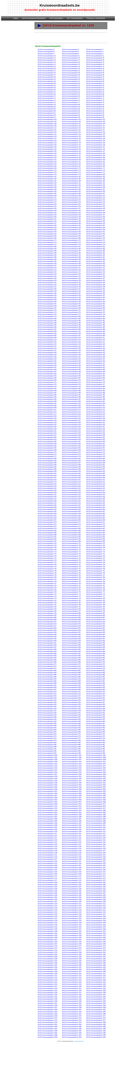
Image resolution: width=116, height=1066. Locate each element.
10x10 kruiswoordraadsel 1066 (47, 802)
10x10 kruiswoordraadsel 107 (71, 123)
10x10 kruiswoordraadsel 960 (95, 725)
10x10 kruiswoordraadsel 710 (71, 550)
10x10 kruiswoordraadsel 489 (95, 393)
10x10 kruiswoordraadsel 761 (71, 586)
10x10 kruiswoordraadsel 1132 (47, 848)
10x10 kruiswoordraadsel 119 (71, 132)
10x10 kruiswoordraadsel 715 (47, 554)
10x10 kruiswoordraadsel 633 (95, 494)
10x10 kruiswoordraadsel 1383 (96, 1024)
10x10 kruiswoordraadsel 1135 (47, 850)
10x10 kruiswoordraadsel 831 (95, 634)
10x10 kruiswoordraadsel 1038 (96, 781)
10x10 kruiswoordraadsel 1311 (96, 973)
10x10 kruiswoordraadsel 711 (95, 550)
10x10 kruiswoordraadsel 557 (71, 441)
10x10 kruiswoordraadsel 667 (47, 520)
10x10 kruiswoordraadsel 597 (95, 469)
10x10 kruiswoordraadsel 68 (71, 96)
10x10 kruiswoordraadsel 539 (71, 429)
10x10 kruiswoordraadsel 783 (95, 600)
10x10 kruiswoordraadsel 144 (95, 149)
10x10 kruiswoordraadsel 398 (71, 329)
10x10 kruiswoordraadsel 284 (71, 249)
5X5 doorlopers (56, 18)
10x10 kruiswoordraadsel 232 (47, 213)
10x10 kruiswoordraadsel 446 (71, 363)
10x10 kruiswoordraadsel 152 (71, 155)
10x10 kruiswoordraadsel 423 (95, 346)
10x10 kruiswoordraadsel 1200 (96, 895)
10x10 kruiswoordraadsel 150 (95, 153)
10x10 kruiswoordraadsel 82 (47, 107)
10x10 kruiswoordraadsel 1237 (47, 923)
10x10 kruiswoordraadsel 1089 (96, 817)
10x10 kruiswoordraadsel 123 (95, 134)
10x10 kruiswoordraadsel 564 (95, 446)
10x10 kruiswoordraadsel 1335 (96, 990)
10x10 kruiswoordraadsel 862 (47, 658)
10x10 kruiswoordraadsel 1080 (96, 810)
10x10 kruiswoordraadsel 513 (95, 410)
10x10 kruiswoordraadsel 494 (71, 397)
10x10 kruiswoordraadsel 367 (47, 308)
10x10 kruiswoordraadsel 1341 (96, 995)
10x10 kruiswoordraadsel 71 (71, 98)
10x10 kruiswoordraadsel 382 (47, 318)
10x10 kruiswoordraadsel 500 (71, 401)
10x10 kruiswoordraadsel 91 (47, 113)
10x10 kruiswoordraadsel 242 (71, 219)
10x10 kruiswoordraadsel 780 (95, 598)
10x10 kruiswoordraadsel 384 (95, 318)
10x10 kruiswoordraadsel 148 (47, 153)
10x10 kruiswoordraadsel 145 (47, 151)
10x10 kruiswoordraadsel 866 (71, 660)
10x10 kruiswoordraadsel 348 (95, 293)
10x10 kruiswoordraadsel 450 (95, 365)
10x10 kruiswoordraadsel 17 (71, 60)
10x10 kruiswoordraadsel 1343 (71, 997)
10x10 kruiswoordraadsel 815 (71, 624)
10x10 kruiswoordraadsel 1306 (47, 971)
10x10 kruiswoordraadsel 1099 (47, 825)
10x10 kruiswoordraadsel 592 (47, 467)
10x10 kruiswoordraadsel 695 (71, 539)
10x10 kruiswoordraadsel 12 (95, 56)
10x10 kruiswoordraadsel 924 (95, 700)
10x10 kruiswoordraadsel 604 (47, 475)
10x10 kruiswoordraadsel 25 (47, 66)
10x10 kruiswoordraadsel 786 (95, 603)
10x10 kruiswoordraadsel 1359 (96, 1007)
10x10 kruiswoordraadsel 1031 (71, 776)
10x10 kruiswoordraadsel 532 (47, 424)
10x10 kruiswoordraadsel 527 (71, 420)
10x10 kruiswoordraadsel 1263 (96, 940)
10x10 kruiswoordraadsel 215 (71, 200)
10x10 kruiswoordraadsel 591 (95, 465)
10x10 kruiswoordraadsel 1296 (96, 963)
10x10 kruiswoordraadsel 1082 (71, 812)
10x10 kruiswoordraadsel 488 (71, 393)
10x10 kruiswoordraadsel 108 (95, 123)
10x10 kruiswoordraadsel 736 (47, 569)
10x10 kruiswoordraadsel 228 (95, 208)
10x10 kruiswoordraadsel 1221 (96, 910)
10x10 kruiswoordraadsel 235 (47, 215)
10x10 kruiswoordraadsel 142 (47, 149)
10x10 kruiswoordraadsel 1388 (71, 1029)
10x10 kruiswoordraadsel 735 (95, 566)
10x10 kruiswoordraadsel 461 (71, 374)
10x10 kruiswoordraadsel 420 (95, 344)
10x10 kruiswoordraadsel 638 (71, 499)
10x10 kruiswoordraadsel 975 (95, 736)
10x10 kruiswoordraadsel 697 (47, 541)
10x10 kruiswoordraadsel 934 (47, 708)
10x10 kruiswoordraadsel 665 (71, 518)
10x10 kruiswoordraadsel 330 (95, 280)
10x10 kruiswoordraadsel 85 (47, 109)
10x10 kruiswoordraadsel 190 (47, 183)
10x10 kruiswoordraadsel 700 (47, 543)
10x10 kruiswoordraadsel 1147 (47, 859)
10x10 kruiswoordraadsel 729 (95, 562)
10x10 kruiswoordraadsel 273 (95, 240)
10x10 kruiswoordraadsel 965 (71, 730)
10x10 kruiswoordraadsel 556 (47, 441)
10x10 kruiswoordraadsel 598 (47, 471)
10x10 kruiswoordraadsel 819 (95, 626)
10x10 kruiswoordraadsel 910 (47, 692)
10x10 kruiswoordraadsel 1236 (96, 920)
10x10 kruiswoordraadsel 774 (95, 594)
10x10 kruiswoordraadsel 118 (47, 132)
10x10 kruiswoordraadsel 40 (47, 77)
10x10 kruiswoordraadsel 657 (95, 511)
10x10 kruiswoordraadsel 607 (47, 477)
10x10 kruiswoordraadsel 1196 (71, 893)
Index (15, 18)
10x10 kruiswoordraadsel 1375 (47, 1020)
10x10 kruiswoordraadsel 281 (71, 246)
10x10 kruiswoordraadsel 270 (95, 238)
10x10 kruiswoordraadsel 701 (71, 543)
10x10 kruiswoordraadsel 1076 (71, 808)
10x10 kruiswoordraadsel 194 (71, 185)
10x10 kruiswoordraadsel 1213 (47, 906)
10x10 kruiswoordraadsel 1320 (96, 980)
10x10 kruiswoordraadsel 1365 (96, 1012)
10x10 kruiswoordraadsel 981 (95, 740)
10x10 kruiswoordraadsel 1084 (47, 814)
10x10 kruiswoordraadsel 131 (71, 140)
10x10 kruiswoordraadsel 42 (95, 77)
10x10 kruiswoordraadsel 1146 (96, 857)
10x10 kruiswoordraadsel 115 (47, 130)
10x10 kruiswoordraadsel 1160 (71, 867)
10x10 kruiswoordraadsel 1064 (71, 800)
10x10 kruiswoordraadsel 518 (71, 414)
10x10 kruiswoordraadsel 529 (47, 422)
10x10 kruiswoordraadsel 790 (47, 607)
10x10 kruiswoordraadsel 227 (71, 208)
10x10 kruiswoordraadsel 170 (71, 168)
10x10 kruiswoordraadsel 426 (95, 348)
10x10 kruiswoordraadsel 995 (71, 751)
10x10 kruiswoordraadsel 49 (47, 83)
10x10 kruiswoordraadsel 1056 (96, 793)
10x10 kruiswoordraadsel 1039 (47, 783)
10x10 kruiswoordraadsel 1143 (96, 855)
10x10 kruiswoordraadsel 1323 (96, 982)
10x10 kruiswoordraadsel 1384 (47, 1026)
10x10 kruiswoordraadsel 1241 (71, 925)
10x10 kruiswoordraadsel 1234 (47, 920)
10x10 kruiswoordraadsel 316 (47, 272)
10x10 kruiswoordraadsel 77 (71, 102)
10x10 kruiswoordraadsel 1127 (71, 844)
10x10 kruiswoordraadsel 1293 (96, 961)
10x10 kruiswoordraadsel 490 (47, 395)
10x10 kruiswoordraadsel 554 (71, 439)
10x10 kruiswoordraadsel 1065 (96, 800)
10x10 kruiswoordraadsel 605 (71, 475)
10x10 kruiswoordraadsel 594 (95, 467)
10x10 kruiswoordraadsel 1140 (96, 853)
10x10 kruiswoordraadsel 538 (47, 429)
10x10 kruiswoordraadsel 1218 (96, 908)
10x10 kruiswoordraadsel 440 (71, 359)
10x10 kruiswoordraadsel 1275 (96, 948)
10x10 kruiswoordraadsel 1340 (71, 995)
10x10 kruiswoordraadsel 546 (95, 433)
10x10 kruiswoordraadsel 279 (95, 244)
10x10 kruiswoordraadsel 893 (71, 679)
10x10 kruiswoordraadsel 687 (95, 533)
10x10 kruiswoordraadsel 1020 (96, 768)
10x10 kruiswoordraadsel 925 (47, 702)
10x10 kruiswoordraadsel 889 (47, 677)
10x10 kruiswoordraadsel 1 (46, 49)
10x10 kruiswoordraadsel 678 (95, 526)
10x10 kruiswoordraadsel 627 (95, 490)
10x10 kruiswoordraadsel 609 (95, 477)
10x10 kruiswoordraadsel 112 (47, 128)
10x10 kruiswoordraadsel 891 (95, 677)
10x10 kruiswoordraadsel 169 (47, 168)
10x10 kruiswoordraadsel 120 (95, 132)
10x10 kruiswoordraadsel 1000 (47, 755)
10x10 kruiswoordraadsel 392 (71, 325)
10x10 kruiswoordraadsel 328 (47, 280)
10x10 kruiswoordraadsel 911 (71, 692)
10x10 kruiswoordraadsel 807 (95, 617)
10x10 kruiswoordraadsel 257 (71, 229)
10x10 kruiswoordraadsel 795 (95, 609)
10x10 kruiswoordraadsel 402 (95, 331)
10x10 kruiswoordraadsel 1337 (71, 992)
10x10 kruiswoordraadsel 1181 (71, 882)
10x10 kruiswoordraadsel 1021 (47, 770)
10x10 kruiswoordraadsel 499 (47, 401)
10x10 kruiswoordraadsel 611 (71, 480)
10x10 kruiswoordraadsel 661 (47, 516)
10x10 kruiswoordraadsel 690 (95, 535)
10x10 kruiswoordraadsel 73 (47, 100)
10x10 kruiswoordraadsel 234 (95, 213)
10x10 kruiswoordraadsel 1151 (71, 861)
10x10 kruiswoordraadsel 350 (71, 295)
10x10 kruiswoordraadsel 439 (47, 359)
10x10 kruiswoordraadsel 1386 (96, 1026)
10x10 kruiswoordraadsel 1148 (71, 859)
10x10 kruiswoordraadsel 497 (71, 399)
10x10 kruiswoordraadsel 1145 (71, 857)
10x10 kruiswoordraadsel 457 (47, 371)
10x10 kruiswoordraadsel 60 (95, 90)
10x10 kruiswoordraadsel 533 (71, 424)
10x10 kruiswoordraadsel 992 (71, 749)
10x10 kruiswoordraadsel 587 (71, 463)
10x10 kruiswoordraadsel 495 (95, 397)
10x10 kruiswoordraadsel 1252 (47, 933)
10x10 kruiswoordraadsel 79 (47, 104)
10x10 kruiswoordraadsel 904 (47, 687)
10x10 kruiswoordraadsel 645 (95, 503)
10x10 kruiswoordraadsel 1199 (71, 895)
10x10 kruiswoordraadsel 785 (71, 603)
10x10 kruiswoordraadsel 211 (47, 198)
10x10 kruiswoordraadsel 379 (47, 316)
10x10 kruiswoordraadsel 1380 (96, 1022)
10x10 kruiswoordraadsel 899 (71, 683)
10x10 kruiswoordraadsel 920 (71, 698)
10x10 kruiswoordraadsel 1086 (96, 814)
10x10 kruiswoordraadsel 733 (47, 566)
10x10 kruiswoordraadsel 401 (71, 331)
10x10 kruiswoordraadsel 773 (71, 594)
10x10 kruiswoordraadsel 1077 (96, 808)
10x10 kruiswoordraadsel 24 (95, 64)
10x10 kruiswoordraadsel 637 (47, 499)
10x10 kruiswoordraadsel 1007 (71, 759)
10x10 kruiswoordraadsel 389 (71, 323)
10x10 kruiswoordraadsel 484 (47, 391)
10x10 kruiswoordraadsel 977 (71, 738)
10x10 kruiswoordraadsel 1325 (71, 984)
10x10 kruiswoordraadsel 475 (47, 384)
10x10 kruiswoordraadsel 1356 (96, 1005)
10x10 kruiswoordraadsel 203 (71, 191)
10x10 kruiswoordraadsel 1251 (96, 931)
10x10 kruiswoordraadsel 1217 (71, 908)
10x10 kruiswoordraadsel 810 (95, 619)
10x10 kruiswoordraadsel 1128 (96, 844)
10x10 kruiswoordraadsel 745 (47, 575)
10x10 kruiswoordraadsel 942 (95, 713)
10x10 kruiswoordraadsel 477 (95, 384)
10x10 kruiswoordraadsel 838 (47, 641)
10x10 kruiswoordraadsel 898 (47, 683)
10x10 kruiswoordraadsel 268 (47, 238)
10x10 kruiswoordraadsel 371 (71, 310)
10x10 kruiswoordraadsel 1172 (71, 876)
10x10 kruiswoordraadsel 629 (71, 492)
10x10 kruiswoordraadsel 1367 (71, 1014)
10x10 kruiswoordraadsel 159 (95, 160)
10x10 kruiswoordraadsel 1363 (47, 1012)
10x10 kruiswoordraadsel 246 (95, 221)
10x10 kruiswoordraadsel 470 (71, 380)
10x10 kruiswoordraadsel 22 (47, 64)
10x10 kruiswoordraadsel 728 (71, 562)
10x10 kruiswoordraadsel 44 (71, 79)
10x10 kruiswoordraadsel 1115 (71, 836)
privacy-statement (79, 1041)
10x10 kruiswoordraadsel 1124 (71, 842)
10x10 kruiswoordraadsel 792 (95, 607)
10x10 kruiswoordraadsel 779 (71, 598)
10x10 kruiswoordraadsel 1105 (47, 829)
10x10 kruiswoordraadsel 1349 (71, 1001)
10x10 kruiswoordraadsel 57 (95, 87)
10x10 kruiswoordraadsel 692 (71, 537)
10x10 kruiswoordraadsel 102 (95, 119)
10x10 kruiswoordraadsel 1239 (96, 923)
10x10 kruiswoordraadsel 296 (71, 257)
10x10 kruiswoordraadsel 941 (71, 713)
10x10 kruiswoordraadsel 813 (95, 622)
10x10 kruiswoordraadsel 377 (71, 314)
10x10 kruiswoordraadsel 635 (71, 497)
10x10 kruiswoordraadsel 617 (71, 484)
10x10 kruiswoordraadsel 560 (71, 444)
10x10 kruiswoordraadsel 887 (71, 675)
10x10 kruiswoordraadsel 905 (71, 687)
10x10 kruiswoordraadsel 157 (47, 160)
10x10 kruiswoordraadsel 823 (47, 630)
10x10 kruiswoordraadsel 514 (47, 412)
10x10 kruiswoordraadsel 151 (47, 155)
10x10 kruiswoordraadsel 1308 (96, 971)
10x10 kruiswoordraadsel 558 (95, 441)
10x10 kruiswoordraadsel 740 (71, 571)
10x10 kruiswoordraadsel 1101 (96, 825)
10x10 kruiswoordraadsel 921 (95, 698)
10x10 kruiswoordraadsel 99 (95, 117)
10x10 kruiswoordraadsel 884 (71, 672)
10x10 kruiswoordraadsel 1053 (96, 791)
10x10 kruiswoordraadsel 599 (71, 471)
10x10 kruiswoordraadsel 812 (71, 622)
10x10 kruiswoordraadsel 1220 (71, 910)
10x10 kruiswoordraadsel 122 (71, 134)
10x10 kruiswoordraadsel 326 (71, 278)
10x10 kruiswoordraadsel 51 (95, 83)
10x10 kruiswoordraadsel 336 (95, 285)
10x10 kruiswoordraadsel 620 (71, 486)
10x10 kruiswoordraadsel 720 (95, 556)
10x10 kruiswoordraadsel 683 (71, 530)
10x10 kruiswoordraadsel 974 (71, 736)
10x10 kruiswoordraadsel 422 (71, 346)
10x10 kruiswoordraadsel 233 (71, 213)
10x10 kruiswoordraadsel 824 (71, 630)
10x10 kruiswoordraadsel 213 (95, 198)
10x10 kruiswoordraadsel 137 (71, 145)
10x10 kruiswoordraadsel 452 (71, 367)
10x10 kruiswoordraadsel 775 (47, 596)
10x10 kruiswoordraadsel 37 (47, 75)
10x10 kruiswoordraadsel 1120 (47, 840)
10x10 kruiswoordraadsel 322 (47, 276)
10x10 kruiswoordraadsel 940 (47, 713)
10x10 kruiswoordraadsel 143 (71, 149)
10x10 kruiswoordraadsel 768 (95, 590)
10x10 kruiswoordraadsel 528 (95, 420)
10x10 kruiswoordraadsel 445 (47, 363)
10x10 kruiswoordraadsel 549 (95, 435)
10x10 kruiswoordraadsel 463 (47, 376)
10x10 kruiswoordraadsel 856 (47, 653)
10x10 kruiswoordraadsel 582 (95, 458)
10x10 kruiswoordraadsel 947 (71, 717)
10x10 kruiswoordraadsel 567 (95, 448)
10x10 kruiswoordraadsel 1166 (71, 872)
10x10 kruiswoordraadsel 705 (95, 545)
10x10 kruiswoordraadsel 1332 (96, 988)
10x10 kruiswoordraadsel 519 (95, 414)
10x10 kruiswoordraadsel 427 (47, 350)
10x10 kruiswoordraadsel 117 (95, 130)
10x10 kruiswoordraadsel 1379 (71, 1022)
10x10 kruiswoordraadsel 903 (95, 685)
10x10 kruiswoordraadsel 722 (71, 558)
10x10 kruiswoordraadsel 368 (71, 308)
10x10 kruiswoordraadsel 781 (47, 600)
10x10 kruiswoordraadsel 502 (47, 403)
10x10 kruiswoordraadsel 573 (95, 452)
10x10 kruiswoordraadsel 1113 (95, 834)
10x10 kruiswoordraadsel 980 (71, 740)
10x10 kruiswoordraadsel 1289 (71, 959)
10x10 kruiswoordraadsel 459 (95, 371)
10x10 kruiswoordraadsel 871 (47, 664)
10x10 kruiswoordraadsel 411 (95, 338)
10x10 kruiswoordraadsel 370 (47, 310)
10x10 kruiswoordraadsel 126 (95, 136)
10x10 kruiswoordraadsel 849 (95, 647)
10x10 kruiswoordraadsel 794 (71, 609)
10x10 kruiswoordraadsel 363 (95, 304)
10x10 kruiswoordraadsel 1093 (47, 821)
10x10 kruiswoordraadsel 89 (71, 111)
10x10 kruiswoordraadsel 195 (95, 185)
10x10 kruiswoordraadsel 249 (95, 223)
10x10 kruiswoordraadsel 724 (47, 560)
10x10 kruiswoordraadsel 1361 (71, 1009)
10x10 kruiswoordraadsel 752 (71, 579)
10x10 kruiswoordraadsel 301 (47, 261)
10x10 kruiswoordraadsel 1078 (47, 810)
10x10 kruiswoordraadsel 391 (47, 325)
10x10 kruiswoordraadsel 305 (71, 263)
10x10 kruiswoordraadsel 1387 (47, 1029)
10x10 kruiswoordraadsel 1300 (47, 967)
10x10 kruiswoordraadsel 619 (47, 486)
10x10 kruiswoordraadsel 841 (47, 643)
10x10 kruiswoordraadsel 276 (95, 242)
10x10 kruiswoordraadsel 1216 (47, 908)
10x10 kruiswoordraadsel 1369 (47, 1016)
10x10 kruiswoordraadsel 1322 (71, 982)
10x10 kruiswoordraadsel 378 (95, 314)
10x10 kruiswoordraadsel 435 (95, 355)
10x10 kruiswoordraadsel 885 (95, 672)
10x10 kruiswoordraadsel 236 (71, 215)
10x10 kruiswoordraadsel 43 (47, 79)
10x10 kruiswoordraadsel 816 (95, 624)
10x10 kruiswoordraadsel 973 (47, 736)
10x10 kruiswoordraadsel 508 (47, 408)
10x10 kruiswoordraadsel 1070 (71, 804)
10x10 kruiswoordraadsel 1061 (71, 797)
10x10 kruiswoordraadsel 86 (71, 109)
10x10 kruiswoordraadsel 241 (47, 219)
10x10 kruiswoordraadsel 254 (71, 227)
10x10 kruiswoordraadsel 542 (71, 431)
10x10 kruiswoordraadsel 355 (47, 299)
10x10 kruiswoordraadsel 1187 (71, 887)
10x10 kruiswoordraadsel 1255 (47, 935)
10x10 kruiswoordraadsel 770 (71, 592)
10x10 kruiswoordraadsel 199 (47, 189)
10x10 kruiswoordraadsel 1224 (96, 912)
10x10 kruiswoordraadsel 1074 (96, 806)
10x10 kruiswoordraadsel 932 (71, 706)
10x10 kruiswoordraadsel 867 (95, 660)
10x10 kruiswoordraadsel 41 (71, 77)
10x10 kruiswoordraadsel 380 (71, 316)
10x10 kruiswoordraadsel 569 (71, 450)
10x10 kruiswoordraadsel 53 (71, 85)
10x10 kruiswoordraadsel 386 (71, 321)
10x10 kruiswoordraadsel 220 (47, 204)
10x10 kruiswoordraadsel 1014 (96, 764)
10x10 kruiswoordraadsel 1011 (96, 761)
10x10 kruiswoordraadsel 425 (71, 348)
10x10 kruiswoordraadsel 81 (95, 104)
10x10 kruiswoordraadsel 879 (95, 668)
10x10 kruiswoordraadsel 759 (95, 583)
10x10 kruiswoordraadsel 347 (71, 293)
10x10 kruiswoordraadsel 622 (47, 488)
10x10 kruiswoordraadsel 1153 (47, 863)
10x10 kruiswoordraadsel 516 (95, 412)
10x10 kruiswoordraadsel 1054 (47, 793)
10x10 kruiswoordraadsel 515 (71, 412)
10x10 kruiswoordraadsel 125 (71, 136)
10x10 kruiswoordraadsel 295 (47, 257)
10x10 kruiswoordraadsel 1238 (71, 923)
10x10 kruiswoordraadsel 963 (95, 728)
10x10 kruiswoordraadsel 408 (95, 335)
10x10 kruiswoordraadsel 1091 (71, 819)
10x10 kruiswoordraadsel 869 (71, 662)
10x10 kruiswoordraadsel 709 (47, 550)
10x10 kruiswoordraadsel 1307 (71, 971)
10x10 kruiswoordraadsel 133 (47, 143)
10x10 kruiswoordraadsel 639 (95, 499)
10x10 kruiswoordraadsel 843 (95, 643)
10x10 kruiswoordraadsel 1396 (47, 1035)
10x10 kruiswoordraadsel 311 (71, 268)
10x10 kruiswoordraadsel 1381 (47, 1024)
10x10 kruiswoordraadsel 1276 (47, 950)
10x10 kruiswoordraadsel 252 (95, 225)
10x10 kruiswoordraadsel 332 (71, 282)
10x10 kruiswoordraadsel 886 (47, 675)
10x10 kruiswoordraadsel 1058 (71, 795)
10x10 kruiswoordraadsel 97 (47, 117)
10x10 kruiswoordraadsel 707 (71, 547)
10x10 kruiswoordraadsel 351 (95, 295)
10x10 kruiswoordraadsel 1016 (71, 766)
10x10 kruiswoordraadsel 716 (71, 554)
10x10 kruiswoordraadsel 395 (71, 327)
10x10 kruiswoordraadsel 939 (95, 711)
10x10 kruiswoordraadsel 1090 (47, 819)
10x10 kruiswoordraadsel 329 (71, 280)
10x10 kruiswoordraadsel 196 (47, 187)
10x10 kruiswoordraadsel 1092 (96, 819)
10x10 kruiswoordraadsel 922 (47, 700)
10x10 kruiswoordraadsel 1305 (96, 969)
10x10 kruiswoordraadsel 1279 (47, 952)
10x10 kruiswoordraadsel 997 (47, 753)
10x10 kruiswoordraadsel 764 (71, 588)
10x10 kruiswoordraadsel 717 (95, 554)
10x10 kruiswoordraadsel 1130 (71, 846)
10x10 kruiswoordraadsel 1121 (71, 840)
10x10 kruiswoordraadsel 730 (47, 564)
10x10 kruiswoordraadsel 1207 (47, 901)
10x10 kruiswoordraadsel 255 (95, 227)
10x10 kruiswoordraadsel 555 (95, 439)
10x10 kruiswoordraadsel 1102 (47, 827)
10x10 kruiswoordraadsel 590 (71, 465)
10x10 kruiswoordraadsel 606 (95, 475)
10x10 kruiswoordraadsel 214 (47, 200)
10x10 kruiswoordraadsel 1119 (95, 838)
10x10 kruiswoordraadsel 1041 (96, 783)
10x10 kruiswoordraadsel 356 (71, 299)
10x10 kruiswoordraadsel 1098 (96, 823)
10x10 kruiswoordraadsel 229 (47, 210)
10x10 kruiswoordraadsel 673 (47, 524)
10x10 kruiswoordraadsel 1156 (47, 865)
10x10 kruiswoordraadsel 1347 (96, 999)
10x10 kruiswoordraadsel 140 (71, 147)
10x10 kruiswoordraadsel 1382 (71, 1024)
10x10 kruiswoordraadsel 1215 (96, 906)
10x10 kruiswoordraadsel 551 (71, 437)
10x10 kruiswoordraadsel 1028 (71, 774)
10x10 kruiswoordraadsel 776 (71, 596)
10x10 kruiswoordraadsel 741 (95, 571)
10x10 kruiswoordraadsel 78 (95, 102)
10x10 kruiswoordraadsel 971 (71, 734)
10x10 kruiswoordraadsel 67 (47, 96)
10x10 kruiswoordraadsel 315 (95, 270)
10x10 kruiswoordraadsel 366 (95, 306)
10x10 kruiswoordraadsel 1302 (96, 967)
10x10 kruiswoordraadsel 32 (71, 71)
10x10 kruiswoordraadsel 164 (71, 164)
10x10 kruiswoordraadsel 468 (95, 378)
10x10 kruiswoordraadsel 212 (71, 198)
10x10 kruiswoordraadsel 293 (71, 255)
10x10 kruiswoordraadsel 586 (47, 463)
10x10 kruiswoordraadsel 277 (47, 244)
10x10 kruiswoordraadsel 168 (95, 166)
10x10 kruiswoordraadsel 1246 (47, 929)
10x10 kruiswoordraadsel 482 (71, 388)
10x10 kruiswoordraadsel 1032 (96, 776)
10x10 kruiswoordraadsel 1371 (96, 1016)
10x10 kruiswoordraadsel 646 (47, 505)
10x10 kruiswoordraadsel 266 (71, 236)
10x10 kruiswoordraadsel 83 (71, 107)
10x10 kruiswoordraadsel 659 (71, 513)
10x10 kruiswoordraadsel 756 (95, 581)
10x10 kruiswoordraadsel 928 (47, 704)
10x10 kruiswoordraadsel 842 (71, 643)
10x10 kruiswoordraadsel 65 (71, 94)
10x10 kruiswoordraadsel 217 (47, 202)
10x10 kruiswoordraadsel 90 (95, 111)
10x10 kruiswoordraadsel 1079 (71, 810)
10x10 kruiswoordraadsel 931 (47, 706)
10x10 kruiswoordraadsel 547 (47, 435)
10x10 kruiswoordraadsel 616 (47, 484)
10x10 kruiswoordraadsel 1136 (71, 850)
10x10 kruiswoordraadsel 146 (71, 151)
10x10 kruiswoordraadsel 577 (47, 456)
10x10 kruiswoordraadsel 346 (47, 293)
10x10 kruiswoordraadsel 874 (47, 666)
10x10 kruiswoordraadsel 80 (71, 104)
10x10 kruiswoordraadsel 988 (47, 747)
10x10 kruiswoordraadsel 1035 (96, 778)
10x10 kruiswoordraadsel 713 (71, 552)
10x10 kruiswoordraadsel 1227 (96, 914)
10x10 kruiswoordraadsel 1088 (71, 817)
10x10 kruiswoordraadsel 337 (47, 287)
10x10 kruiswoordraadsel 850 (47, 649)
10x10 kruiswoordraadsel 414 (95, 340)
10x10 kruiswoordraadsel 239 (71, 217)
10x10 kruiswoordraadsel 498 (95, 399)
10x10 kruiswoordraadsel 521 (71, 416)
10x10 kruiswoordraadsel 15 (95, 58)
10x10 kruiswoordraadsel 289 (47, 253)
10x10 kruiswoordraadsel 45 (95, 79)
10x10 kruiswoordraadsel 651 (95, 507)
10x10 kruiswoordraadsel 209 (71, 196)
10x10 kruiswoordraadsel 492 (95, 395)
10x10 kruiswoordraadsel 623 (71, 488)
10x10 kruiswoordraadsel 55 (47, 87)
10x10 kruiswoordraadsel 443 (71, 361)
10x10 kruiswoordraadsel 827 (71, 632)
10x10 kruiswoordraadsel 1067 (71, 802)
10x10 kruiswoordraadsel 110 (71, 126)
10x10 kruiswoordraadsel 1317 (96, 978)
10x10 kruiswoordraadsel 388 (47, 323)
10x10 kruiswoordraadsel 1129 (47, 846)
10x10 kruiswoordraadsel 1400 (71, 1037)
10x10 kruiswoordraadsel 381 (95, 316)
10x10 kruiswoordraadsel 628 (47, 492)
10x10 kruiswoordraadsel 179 (71, 174)
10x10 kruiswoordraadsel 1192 (47, 891)
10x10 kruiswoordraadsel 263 (71, 234)
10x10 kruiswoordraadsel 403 (47, 333)
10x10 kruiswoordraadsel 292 (47, 255)
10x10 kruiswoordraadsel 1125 (96, 842)
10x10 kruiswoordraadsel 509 (71, 408)
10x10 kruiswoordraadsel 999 (95, 753)
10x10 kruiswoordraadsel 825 (95, 630)
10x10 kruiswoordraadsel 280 (47, 246)
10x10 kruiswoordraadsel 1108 (47, 831)
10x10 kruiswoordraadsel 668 (71, 520)
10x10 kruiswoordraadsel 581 (71, 458)
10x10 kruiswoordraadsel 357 (95, 299)
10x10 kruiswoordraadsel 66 (95, 94)
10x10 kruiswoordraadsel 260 (71, 232)
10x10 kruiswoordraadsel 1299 (96, 965)
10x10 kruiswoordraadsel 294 (95, 255)
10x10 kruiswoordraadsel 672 (95, 522)
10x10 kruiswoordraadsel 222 (95, 204)
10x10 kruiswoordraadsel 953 (71, 721)
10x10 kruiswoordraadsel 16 (47, 60)
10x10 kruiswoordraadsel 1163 (71, 870)
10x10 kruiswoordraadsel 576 (95, 454)
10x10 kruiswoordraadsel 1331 (71, 988)
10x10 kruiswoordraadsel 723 (95, 558)
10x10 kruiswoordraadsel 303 (95, 261)
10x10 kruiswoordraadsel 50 (71, 83)
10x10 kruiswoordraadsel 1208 (71, 901)
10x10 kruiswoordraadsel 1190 (71, 889)
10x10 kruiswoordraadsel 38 (71, 75)
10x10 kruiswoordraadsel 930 (95, 704)
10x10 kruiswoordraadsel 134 (71, 143)
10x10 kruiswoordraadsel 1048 (47, 789)
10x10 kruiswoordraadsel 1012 (47, 764)
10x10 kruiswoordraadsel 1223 (71, 912)
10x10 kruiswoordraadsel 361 (47, 304)
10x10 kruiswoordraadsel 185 (71, 179)
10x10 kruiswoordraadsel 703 (47, 545)
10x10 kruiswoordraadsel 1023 (96, 770)
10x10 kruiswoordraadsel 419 (71, 344)
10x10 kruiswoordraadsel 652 (47, 509)
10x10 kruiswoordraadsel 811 (47, 622)
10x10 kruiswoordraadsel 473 (71, 382)
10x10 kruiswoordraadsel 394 (47, 327)
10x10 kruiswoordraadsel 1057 (47, 795)
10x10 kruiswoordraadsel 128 (71, 138)
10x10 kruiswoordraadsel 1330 (47, 988)
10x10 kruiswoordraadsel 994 (47, 751)
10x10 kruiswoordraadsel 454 (47, 369)
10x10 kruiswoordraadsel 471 (95, 380)
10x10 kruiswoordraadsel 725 (71, 560)
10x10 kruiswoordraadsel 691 (47, 537)
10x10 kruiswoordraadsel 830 (71, 634)
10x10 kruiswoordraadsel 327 (95, 278)
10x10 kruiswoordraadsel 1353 (96, 1003)
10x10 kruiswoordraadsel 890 (71, 677)
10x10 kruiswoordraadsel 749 (71, 577)
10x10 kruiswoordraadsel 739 (47, 571)
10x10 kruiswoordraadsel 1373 (71, 1018)
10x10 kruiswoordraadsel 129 (95, 138)
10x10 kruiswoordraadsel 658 (47, 513)
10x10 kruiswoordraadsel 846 (95, 645)
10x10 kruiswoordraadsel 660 (95, 513)
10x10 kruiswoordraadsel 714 (95, 552)
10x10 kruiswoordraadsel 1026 (96, 772)
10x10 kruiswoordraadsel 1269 (96, 944)
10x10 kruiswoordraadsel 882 (95, 670)
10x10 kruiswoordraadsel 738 (95, 569)
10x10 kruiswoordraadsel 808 (47, 619)
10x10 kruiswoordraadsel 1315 (47, 978)
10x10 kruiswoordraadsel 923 (71, 700)
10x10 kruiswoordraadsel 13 (47, 58)
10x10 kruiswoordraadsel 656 (71, 511)
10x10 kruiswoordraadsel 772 (47, 594)
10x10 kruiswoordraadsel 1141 (47, 855)
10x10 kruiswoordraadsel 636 (95, 497)
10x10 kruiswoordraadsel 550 (47, 437)
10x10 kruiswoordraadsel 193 (47, 185)
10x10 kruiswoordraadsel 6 (94, 51)
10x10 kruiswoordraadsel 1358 (71, 1007)
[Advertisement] (18, 27)
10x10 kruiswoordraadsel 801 (95, 613)
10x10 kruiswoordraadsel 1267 (47, 944)
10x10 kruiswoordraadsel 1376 (71, 1020)
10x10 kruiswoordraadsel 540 (95, 429)
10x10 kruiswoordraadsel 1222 (47, 912)
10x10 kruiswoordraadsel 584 (71, 460)
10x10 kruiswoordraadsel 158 (71, 160)
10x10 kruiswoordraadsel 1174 (47, 878)
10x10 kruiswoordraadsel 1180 (47, 882)
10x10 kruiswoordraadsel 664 (47, 518)
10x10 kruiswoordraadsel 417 (95, 342)
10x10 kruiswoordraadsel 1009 (47, 761)
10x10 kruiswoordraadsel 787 (47, 605)
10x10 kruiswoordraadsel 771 (95, 592)
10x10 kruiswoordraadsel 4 (46, 51)
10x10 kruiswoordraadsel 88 (47, 111)
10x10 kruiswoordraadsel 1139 (71, 853)
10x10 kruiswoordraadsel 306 (95, 263)
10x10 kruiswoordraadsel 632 (71, 494)
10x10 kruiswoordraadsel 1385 (71, 1026)
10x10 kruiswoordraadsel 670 (47, 522)
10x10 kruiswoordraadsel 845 (71, 645)
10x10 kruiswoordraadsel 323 (71, 276)
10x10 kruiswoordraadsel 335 (71, 285)
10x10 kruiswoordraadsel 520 (47, 416)
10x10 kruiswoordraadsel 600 (95, 471)
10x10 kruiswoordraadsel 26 (71, 66)
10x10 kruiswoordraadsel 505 (47, 405)
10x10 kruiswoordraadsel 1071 (96, 804)
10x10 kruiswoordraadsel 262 (47, 234)
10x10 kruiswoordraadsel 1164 (96, 870)
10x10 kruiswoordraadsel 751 (47, 579)
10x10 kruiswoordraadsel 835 (47, 639)
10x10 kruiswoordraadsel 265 (47, 236)
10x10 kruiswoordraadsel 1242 (96, 925)
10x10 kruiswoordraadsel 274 (47, 242)
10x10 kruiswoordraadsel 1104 (96, 827)
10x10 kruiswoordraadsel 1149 (96, 859)
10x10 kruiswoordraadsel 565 (47, 448)
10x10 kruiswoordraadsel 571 (47, 452)
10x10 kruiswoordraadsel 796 (47, 611)
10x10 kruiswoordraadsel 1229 (71, 916)
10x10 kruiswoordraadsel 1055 (71, 793)
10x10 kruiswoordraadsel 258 (95, 229)
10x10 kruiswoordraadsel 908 (71, 689)
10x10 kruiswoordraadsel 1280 (71, 952)
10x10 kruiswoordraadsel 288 (95, 251)
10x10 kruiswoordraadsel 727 (47, 562)
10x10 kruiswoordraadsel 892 (47, 679)
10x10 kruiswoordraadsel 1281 (96, 952)
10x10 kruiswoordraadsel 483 (95, 388)
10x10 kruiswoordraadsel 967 (47, 732)
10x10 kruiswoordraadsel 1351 (47, 1003)
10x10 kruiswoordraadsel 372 (95, 310)
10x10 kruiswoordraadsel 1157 (71, 865)
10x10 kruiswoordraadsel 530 (71, 422)
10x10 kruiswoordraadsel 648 (95, 505)
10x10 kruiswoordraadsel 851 (71, 649)
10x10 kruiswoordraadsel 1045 (47, 787)
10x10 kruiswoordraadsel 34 (47, 73)
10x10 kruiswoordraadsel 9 (94, 54)
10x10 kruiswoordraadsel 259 (47, 232)
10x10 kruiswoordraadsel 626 (71, 490)
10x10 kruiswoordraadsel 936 (95, 708)
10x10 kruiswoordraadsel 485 (71, 391)
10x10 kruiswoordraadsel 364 (47, 306)
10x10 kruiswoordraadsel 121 (47, 134)
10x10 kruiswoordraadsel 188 (71, 181)
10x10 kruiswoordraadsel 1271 (71, 946)
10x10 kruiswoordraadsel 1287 (96, 956)
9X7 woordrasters (75, 18)
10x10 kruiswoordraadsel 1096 (47, 823)
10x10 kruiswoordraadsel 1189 (47, 889)
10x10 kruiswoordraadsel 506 (71, 405)
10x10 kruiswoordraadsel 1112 (71, 834)
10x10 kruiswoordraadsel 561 (95, 444)
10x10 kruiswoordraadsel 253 (47, 227)
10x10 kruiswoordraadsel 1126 (47, 844)
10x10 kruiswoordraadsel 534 (95, 424)
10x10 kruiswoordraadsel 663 (95, 516)
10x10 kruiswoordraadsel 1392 (96, 1031)
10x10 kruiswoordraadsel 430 (47, 352)
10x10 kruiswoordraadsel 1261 (47, 940)
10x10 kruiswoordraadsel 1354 (47, 1005)
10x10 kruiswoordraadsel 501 (95, 401)
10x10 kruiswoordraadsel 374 (71, 312)
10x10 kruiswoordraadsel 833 (71, 636)
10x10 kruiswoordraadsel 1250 (71, 931)
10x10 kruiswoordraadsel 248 (71, 223)
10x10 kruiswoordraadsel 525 (95, 418)
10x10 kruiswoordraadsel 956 (71, 723)
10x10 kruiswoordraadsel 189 (95, 181)
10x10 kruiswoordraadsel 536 (71, 427)
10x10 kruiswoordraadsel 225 (95, 206)
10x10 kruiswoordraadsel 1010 (71, 761)
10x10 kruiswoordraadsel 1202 (71, 897)
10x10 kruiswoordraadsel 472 (47, 382)
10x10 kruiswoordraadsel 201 (95, 189)
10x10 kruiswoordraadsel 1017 (96, 766)
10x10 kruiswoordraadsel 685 (47, 533)
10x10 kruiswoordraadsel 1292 (71, 961)
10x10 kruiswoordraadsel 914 (71, 694)
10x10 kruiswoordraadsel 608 (71, 477)
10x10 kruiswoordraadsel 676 (47, 526)
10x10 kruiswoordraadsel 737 (71, 569)
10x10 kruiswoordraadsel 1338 (96, 992)
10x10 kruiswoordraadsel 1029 (96, 774)
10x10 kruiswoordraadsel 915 (95, 694)
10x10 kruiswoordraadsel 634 (47, 497)
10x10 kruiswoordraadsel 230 (71, 210)
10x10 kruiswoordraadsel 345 (95, 291)
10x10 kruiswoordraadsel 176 (71, 172)
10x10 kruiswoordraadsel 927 (95, 702)
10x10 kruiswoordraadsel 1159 (47, 867)
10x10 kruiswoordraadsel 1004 (71, 757)
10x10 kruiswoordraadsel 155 (71, 157)
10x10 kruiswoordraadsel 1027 (47, 774)
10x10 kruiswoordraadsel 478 (47, 386)
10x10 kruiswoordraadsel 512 (71, 410)
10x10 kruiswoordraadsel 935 (71, 708)
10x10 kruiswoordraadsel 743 (71, 573)
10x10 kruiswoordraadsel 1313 (71, 976)
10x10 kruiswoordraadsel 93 (95, 113)
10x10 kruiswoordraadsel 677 (71, 526)
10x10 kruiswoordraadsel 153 (95, 155)
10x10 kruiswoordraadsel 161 (71, 162)
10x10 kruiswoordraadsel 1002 (96, 755)
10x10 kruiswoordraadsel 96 (95, 115)
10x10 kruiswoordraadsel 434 (71, 355)
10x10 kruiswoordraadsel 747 (95, 575)
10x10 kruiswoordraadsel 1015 (47, 766)
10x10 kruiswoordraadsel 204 (95, 191)
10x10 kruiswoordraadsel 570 (95, 450)
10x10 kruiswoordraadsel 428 (71, 350)
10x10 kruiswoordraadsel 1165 (47, 872)
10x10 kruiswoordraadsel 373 (47, 312)
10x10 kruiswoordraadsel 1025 (71, 772)
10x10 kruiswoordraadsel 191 (71, 183)
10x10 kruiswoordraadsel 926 (71, 702)
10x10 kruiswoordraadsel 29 (71, 68)
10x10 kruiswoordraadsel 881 (71, 670)
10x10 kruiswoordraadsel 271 (47, 240)
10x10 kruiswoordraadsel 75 (95, 100)
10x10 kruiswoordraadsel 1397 (71, 1035)
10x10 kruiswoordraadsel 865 (47, 660)
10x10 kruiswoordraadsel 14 (71, 58)
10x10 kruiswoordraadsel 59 (71, 90)
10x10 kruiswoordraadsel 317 (71, 272)
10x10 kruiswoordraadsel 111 (95, 126)
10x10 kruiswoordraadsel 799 (47, 613)
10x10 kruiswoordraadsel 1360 (47, 1009)
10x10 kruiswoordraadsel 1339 (47, 995)
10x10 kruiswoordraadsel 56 (71, 87)
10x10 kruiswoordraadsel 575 (71, 454)
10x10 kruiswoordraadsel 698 (71, 541)
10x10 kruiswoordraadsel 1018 (47, 768)
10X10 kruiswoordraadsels (34, 18)
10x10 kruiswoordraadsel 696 (95, 539)
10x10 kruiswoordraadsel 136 (47, 145)
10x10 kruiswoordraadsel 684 (95, 530)
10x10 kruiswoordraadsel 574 (47, 454)
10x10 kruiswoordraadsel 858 (95, 653)
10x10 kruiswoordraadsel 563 (71, 446)
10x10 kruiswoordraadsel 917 (71, 696)
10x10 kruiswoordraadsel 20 (71, 62)
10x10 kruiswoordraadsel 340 (47, 289)
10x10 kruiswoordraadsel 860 (71, 655)
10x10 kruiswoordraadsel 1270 (47, 946)
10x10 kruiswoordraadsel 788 (71, 605)
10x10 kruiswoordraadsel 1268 (71, 944)
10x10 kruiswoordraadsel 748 (47, 577)
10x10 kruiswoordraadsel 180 (95, 174)
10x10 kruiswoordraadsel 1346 (71, 999)
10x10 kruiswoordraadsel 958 (47, 725)
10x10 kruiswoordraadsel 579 (95, 456)
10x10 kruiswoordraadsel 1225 (47, 914)
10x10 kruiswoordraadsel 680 (71, 528)
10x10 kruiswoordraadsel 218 (71, 202)
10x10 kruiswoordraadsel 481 (47, 388)
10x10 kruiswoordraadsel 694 (47, 539)
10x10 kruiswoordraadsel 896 (71, 681)
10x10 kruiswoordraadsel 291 (95, 253)
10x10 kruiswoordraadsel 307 (47, 265)
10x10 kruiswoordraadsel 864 (95, 658)
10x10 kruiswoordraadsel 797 (71, 611)
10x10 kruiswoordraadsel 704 (71, 545)
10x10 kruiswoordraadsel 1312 (47, 976)
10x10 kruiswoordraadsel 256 (47, 229)
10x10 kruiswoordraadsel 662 (71, 516)
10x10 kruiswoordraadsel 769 (47, 592)
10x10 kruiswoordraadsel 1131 (96, 846)
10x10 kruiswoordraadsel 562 (47, 446)
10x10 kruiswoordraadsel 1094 (71, 821)
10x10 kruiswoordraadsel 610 (47, 480)
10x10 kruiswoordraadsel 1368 (96, 1014)
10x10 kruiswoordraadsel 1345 (47, 999)
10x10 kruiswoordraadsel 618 (95, 484)
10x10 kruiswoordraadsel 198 (95, 187)
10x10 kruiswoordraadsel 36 (95, 73)
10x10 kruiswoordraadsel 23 (71, 64)
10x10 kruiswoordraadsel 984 (95, 742)
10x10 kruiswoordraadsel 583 (47, 460)
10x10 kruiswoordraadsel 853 (47, 651)
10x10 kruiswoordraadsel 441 (95, 359)
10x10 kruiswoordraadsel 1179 (96, 880)
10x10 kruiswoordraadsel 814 (47, 624)
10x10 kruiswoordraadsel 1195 (47, 893)
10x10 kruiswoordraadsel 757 (47, 583)
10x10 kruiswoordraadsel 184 (47, 179)
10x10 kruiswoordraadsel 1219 (47, 910)
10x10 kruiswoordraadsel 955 (47, 723)
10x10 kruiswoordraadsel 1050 (96, 789)
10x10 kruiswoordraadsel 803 (71, 615)
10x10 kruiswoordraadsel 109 (47, 126)
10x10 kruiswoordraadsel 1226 (71, 914)
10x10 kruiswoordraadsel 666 (95, 518)
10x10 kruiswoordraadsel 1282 (47, 954)
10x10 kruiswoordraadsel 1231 (47, 918)
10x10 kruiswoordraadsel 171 (95, 168)
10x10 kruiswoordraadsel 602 (71, 473)
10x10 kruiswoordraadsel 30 (95, 68)
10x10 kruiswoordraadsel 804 (95, 615)
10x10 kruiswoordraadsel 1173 (96, 876)
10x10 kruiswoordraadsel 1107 (96, 829)
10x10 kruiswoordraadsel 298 (47, 259)
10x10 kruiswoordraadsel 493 (47, 397)
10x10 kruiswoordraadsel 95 (71, 115)
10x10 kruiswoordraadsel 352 (47, 297)
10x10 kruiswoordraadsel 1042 (47, 785)
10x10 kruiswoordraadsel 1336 (47, 992)
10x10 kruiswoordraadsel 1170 (96, 874)
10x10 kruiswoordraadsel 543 (95, 431)
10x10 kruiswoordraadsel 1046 (71, 787)
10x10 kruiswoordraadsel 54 (95, 85)
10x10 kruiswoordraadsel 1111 (47, 834)
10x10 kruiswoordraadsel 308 (71, 265)
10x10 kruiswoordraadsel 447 (95, 363)
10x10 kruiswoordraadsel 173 (71, 170)
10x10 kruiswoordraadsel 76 (47, 102)
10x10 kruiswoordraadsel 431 (71, 352)
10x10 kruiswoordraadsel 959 (71, 725)
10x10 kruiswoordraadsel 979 (47, 740)
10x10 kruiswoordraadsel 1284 (96, 954)
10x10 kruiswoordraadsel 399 (95, 329)
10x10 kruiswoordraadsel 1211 (71, 903)
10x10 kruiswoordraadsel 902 (71, 685)
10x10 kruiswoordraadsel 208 (47, 196)
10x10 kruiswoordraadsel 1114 (47, 836)
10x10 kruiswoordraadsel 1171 (47, 876)
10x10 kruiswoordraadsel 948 (95, 717)
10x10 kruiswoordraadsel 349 (47, 295)
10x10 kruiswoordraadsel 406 (47, 335)
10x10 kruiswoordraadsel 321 (95, 274)
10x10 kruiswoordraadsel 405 (95, 333)
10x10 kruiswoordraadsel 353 (71, 297)
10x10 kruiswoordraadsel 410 (71, 338)
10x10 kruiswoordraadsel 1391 (71, 1031)
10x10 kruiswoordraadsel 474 (95, 382)
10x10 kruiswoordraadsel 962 (71, 728)
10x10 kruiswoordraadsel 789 (95, 605)
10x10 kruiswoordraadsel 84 (95, 107)
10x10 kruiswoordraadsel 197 (71, 187)
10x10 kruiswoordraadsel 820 (47, 628)
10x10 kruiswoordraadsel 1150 (47, 861)
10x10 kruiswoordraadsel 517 (47, 414)
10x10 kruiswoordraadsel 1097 (71, 823)
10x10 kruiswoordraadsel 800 (71, 613)
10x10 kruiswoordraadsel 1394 (71, 1033)
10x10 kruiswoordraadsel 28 (47, 68)
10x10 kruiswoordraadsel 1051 (47, 791)
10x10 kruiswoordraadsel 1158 (96, 865)
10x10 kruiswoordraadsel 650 (71, 507)
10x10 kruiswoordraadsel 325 (47, 278)
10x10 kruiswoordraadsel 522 (95, 416)
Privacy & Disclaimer (96, 18)
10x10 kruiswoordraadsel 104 (71, 121)
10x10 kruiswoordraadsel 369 (95, 308)
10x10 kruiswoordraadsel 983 (71, 742)
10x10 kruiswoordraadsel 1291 (47, 961)
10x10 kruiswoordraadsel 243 (95, 219)
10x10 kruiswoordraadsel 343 (47, 291)
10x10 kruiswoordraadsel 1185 (96, 884)
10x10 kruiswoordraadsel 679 (47, 528)
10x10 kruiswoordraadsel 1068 (96, 802)
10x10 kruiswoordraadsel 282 (95, 246)
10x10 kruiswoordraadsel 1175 (71, 878)
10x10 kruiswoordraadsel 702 (95, 543)
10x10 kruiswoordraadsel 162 (95, 162)
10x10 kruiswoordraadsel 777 (95, 596)
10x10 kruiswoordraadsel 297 (95, 257)
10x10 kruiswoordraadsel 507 (95, 405)
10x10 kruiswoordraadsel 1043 (71, 785)
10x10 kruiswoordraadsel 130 (47, 140)
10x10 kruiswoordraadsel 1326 (96, 984)
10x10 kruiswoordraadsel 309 (95, 265)
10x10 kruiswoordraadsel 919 (47, 698)
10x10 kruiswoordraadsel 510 (95, 408)
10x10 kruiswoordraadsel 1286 (71, 956)
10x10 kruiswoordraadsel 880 (47, 670)
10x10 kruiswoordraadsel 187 (47, 181)
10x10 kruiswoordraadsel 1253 (71, 933)
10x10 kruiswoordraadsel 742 (47, 573)
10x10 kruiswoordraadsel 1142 (71, 855)
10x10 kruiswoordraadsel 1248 (96, 929)
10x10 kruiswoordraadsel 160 (47, 162)
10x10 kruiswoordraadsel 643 (47, 503)
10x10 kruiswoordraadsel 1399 (47, 1037)
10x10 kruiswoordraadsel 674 (71, 524)
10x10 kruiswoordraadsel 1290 (96, 959)
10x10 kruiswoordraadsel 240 (95, 217)
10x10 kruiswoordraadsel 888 (95, 675)
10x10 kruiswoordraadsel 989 (71, 747)
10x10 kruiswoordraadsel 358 (47, 302)
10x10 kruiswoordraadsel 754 (47, 581)
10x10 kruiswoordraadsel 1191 (96, 889)
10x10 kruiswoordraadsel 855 (95, 651)
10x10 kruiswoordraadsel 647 (71, 505)
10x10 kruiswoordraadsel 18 (95, 60)
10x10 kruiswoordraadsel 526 (47, 420)
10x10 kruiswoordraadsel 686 (71, 533)
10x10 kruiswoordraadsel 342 (95, 289)
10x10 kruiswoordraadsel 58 (47, 90)
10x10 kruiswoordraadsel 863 (71, 658)
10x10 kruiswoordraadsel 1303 (47, 969)
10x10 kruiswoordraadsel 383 (71, 318)
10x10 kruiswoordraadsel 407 (71, 335)
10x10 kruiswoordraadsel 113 (71, 128)
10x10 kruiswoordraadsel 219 (95, 202)
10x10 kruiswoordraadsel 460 (47, 374)
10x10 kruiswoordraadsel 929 (71, 704)
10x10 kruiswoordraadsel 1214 (71, 906)
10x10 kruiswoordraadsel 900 (95, 683)
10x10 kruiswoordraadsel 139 (47, 147)
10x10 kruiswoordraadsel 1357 (47, 1007)
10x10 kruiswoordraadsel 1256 (71, 935)
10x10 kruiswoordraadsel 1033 (47, 778)
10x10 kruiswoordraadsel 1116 (95, 836)
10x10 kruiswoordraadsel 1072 (47, 806)
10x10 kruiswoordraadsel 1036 (47, 781)
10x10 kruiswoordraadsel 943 (47, 715)
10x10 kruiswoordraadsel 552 (95, 437)
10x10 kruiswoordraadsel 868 (47, 662)
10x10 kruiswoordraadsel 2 (70, 49)
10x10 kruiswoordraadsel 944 (71, 715)
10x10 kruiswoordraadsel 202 (47, 191)
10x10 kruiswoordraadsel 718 (47, 556)
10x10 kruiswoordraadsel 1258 (47, 937)
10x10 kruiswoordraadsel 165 (95, 164)
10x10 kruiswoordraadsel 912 (95, 692)
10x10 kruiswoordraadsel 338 (71, 287)
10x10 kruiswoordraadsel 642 (95, 501)
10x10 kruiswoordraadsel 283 (47, 249)
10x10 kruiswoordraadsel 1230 (96, 916)
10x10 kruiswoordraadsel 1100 (71, 825)
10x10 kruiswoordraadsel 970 (47, 734)
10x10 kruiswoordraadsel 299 (71, 259)
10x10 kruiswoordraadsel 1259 (71, 937)
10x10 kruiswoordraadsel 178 (47, 174)
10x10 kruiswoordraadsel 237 (95, 215)
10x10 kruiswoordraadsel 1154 (71, 863)
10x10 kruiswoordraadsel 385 (47, 321)
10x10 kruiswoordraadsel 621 (95, 486)
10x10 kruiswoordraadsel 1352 (71, 1003)
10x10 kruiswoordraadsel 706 (47, 547)
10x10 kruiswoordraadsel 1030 (47, 776)
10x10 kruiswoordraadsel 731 (71, 564)
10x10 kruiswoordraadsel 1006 (47, 759)
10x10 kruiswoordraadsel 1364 (71, 1012)
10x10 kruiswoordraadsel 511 (47, 410)
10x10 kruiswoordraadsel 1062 (96, 797)
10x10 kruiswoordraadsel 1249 (47, 931)
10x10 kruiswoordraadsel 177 (95, 172)
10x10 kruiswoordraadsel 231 (95, 210)
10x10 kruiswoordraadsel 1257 (96, 935)
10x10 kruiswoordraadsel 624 (95, 488)
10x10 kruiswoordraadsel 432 (95, 352)
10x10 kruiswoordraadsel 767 (71, 590)
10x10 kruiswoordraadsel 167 (71, 166)
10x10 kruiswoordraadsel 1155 (96, 863)
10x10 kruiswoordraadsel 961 (47, 728)
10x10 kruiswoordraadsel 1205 (71, 899)
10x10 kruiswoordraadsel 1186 (47, 887)
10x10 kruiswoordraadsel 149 (71, 153)
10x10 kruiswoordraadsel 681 (95, 528)
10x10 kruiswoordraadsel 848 (71, 647)
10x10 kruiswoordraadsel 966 (95, 730)
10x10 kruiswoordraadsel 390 (95, 323)
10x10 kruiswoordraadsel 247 (47, 223)
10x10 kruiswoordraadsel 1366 (47, 1014)
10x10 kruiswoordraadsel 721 (47, 558)
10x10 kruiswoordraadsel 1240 (47, 925)
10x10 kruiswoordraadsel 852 (95, 649)
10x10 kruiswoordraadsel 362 (71, 304)
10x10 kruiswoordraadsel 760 (47, 586)
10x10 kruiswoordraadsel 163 (47, 164)
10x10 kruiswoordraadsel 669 (95, 520)
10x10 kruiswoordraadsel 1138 (47, 853)
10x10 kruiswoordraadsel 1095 (96, 821)
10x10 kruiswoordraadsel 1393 (47, 1033)
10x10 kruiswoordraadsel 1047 (96, 787)
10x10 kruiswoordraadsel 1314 (96, 976)
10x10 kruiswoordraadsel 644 (71, 503)
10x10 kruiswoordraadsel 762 (95, 586)
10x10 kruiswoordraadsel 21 (95, 62)
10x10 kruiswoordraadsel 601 (47, 473)
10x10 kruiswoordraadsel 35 (71, 73)
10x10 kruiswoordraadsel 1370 (71, 1016)
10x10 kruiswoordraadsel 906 (95, 687)
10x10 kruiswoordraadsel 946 (47, 717)
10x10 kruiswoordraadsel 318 (95, 272)
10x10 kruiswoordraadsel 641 (71, 501)
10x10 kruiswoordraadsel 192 (95, 183)
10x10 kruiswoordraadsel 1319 (71, 980)
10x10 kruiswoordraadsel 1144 (47, 857)
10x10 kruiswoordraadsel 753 (95, 579)
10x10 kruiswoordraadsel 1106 (71, 829)
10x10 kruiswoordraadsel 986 (71, 745)
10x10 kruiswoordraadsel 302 (71, 261)
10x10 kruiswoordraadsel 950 (71, 719)
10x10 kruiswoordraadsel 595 (47, 469)
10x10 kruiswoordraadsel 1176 (96, 878)
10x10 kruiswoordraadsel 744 (95, 573)
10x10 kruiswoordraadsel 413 (71, 340)
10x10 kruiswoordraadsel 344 (71, 291)
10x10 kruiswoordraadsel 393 (95, 325)
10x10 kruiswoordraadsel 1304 (71, 969)
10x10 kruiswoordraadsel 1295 (71, 963)
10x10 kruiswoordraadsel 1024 (47, 772)
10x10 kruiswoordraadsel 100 (47, 119)
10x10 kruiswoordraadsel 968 (71, 732)
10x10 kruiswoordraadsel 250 (47, 225)
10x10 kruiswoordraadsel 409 (47, 338)
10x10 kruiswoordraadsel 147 (95, 151)
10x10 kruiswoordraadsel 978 (95, 738)
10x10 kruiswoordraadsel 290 (71, 253)
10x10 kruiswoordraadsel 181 (47, 176)
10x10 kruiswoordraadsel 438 (95, 357)
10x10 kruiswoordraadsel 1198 (47, 895)
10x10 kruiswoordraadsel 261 (95, 232)
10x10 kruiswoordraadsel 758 (71, 583)
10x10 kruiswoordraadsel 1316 (71, 978)
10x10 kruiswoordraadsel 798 (95, 611)
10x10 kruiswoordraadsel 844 (47, 645)
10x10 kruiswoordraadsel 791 (71, 607)
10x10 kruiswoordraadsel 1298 (71, 965)
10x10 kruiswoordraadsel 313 (47, 270)
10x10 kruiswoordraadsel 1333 (47, 990)
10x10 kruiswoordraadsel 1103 (71, 827)
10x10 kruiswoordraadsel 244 (47, 221)
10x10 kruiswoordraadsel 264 (95, 234)
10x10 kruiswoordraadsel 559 (47, 444)
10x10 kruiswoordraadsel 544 (47, 433)
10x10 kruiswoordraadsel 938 (71, 711)
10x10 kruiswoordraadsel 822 (95, 628)
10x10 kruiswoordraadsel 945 (95, 715)
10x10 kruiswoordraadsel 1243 (47, 927)
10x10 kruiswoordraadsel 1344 (96, 997)
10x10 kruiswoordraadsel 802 (47, 615)
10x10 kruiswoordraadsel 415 (47, 342)
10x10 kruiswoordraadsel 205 (47, 193)
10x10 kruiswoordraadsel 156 (95, 157)
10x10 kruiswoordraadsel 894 (95, 679)
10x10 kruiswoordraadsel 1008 (96, 759)
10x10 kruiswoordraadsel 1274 (71, 948)
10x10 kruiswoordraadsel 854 (71, 651)
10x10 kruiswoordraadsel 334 (47, 285)
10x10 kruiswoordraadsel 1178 (71, 880)
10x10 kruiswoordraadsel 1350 (96, 1001)
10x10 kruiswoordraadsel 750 (95, 577)
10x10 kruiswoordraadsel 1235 (71, 920)
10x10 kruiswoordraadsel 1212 (96, 903)
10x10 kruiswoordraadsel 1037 (71, 781)
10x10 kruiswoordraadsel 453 (95, 367)
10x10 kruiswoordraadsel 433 (47, 355)
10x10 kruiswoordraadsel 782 (71, 600)
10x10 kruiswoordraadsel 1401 (96, 1037)
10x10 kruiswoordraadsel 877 (47, 668)
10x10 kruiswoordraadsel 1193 (71, 891)
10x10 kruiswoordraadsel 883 (47, 672)
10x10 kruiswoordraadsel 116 (71, 130)
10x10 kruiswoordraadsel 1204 (47, 899)
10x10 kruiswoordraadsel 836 (71, 639)
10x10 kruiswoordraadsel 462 (95, 374)
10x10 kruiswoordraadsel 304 (47, 263)
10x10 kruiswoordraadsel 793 (47, 609)
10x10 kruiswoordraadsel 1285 (47, 956)
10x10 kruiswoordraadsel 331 (47, 282)
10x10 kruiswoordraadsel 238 (47, 217)
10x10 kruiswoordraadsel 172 (47, 170)
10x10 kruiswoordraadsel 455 (71, 369)
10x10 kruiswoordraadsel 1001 (71, 755)
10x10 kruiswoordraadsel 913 (47, 694)
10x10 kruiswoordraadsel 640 (47, 501)
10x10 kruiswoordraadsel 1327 (47, 986)
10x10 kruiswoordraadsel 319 (47, 274)
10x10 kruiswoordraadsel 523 (47, 418)
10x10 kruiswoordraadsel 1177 (47, 880)
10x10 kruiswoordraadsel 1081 (47, 812)
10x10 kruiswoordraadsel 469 (47, 380)
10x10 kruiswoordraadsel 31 (47, 71)
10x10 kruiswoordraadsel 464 (71, 376)
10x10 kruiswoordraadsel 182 (71, 176)
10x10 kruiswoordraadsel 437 (71, 357)
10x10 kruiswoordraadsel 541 (47, 431)
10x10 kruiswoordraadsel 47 (71, 81)
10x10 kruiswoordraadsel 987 (95, 745)
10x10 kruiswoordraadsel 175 (47, 172)
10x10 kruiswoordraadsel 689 (71, 535)
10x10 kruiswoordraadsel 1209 (96, 901)
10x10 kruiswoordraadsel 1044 (96, 785)
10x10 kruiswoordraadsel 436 (47, 357)
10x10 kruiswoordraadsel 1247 (71, 929)
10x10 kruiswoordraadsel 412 (47, 340)
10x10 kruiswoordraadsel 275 (71, 242)
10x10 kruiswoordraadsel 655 (47, 511)
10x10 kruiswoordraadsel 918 (95, 696)
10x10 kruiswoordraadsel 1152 (96, 861)
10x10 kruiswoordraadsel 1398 (96, 1035)
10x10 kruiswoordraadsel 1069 (47, 804)
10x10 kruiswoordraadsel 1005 (96, 757)
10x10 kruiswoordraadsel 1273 (47, 948)
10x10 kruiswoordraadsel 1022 (71, 770)
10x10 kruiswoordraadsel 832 (47, 636)
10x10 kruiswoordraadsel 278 (71, 244)
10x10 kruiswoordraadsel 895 (47, 681)
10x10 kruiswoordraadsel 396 (95, 327)
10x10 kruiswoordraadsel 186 (95, 179)
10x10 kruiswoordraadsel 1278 (96, 950)
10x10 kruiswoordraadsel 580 (47, 458)
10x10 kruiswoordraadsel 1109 (71, 831)
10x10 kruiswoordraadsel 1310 (71, 973)
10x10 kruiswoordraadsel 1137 (96, 850)
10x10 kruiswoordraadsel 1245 (96, 927)
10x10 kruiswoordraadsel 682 (47, 530)
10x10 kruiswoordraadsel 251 (71, 225)
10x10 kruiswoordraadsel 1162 (47, 870)
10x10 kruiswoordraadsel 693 (95, 537)
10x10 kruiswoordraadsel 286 (47, 251)
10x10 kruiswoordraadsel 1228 (47, 916)
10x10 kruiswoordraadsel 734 (71, 566)
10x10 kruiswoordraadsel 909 (95, 689)
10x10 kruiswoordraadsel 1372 (47, 1018)
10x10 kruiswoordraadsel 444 (95, 361)
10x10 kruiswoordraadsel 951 (95, 719)
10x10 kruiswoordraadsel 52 (47, 85)
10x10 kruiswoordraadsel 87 (95, 109)
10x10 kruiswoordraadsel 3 (94, 49)
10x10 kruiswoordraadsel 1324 (47, 984)
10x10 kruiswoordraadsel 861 (95, 655)
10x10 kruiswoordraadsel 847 (47, 647)
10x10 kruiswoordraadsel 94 (47, 115)
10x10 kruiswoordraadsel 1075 (47, 808)
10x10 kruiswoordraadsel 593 (71, 467)
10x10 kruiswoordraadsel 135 (95, 143)
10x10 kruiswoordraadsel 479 (71, 386)
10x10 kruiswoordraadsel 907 (47, 689)
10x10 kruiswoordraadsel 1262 (71, 940)
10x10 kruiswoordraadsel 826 (47, 632)
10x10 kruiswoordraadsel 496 (47, 399)
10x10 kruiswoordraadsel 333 (95, 282)
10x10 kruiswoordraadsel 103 (47, 121)
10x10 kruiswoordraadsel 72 (95, 98)
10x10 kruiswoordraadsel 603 (95, 473)
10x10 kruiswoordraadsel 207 (95, 193)
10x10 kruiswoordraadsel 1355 (71, 1005)
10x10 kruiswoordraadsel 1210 (47, 903)
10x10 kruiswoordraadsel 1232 (71, 918)
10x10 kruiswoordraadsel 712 (47, 552)
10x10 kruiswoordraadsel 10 (47, 56)
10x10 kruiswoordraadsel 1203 (96, 897)
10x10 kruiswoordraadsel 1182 (96, 882)
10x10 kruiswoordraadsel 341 (71, 289)
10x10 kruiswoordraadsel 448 (47, 365)
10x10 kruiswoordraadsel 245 (71, 221)
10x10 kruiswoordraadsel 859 (47, 655)
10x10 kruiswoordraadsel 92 (71, 113)
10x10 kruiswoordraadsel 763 (47, 588)
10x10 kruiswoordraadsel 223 (47, 206)
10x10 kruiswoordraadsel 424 (47, 348)
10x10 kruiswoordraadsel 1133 (71, 848)
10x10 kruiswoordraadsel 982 (47, 742)
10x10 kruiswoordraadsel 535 (47, 427)
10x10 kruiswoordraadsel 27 (95, 66)
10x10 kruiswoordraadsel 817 (47, 626)
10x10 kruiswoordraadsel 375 (95, 312)
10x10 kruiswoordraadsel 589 (47, 465)
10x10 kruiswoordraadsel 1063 (47, 800)
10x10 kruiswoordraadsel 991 (47, 749)
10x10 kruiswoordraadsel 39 (95, 75)
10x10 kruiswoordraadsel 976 (47, 738)
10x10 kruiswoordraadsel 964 (47, 730)
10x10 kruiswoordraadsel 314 (71, 270)
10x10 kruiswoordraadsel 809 (71, 619)
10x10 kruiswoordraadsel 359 (71, 302)
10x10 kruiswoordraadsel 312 (95, 268)
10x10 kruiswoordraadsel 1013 (71, 764)
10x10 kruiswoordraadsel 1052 (71, 791)
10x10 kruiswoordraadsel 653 (71, 509)
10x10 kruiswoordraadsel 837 (95, 639)
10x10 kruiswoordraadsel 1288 (47, 959)
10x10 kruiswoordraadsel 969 (95, 732)
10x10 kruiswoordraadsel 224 (71, 206)
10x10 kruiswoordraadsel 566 (71, 448)
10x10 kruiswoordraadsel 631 (47, 494)
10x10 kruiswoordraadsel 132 (95, 140)
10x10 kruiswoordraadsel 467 (71, 378)
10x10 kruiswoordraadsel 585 (95, 460)
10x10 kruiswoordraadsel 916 (47, 696)
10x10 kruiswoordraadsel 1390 (47, 1031)
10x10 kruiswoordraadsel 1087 (47, 817)
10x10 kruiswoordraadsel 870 (95, 662)
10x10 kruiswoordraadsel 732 (95, 564)
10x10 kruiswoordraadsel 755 (71, 581)
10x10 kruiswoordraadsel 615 (95, 482)
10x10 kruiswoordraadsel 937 (47, 711)
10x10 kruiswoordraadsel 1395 (96, 1033)
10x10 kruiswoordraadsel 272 (71, 240)
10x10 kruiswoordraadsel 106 (47, 123)
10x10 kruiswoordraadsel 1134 (96, 848)
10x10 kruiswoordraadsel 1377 (96, 1020)
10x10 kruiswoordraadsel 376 (47, 314)
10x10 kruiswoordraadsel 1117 (47, 838)
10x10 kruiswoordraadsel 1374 (96, 1018)
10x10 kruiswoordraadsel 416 (71, 342)
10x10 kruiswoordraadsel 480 (95, 386)
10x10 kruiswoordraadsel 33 (95, 71)
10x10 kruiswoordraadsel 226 (47, 208)
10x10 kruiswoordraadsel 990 (95, 747)
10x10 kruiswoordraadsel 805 (47, 617)
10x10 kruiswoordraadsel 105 (95, 121)
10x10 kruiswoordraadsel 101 (71, 119)
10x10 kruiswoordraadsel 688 (47, 535)
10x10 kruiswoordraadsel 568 (47, 450)
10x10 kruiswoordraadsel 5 (70, 51)
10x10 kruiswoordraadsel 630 (95, 492)
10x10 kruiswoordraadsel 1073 (71, 806)
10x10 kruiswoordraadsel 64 (47, 94)
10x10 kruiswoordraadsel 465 (95, 376)
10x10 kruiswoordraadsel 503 (71, 403)
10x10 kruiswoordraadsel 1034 (71, 778)
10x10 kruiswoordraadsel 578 (71, 456)
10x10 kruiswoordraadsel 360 (95, 302)
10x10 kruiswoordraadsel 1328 (71, 986)
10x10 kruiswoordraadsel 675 (95, 524)
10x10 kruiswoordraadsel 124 (47, 136)
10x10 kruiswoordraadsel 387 (95, 321)
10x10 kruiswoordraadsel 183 (95, 176)
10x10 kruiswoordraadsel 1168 (47, 874)
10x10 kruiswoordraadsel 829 (47, 634)
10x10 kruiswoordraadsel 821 (71, 628)
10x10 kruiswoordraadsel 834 (95, 636)
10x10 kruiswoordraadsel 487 (47, 393)
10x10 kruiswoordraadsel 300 (95, 259)
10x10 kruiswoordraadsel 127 (47, 138)
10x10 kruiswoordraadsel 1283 (71, 954)
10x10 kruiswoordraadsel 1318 (47, 980)
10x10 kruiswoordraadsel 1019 (71, 768)
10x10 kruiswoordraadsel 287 (71, 251)
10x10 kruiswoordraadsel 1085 (71, 814)
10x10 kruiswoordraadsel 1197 (96, 893)
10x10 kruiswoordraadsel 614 (71, 482)
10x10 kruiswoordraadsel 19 (47, 62)
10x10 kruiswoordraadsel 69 (95, 96)
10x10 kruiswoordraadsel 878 (71, 668)
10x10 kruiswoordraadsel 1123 (47, 842)
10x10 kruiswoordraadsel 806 (71, 617)
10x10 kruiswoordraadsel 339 (95, 287)
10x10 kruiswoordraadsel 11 (71, 56)
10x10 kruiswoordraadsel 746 (71, 575)
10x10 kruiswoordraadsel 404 (71, 333)
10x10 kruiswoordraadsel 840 (95, 641)
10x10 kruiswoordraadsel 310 (47, 268)
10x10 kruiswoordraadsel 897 (95, 681)
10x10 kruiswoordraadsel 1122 (96, 840)
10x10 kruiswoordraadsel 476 (71, 384)
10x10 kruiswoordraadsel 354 (95, 297)
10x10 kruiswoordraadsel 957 (95, 723)
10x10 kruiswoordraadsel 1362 (96, 1009)
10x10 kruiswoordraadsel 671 (71, 522)
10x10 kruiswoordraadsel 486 (95, 391)
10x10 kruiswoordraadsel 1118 (71, 838)
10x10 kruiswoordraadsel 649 (47, 507)
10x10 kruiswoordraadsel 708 (95, 547)
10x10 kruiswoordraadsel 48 (95, 81)
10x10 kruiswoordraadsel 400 (47, 331)
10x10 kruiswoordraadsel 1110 (95, 831)
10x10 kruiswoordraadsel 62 (71, 92)
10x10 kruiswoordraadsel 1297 (47, 965)
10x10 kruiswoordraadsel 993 (95, 749)
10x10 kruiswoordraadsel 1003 (47, 757)
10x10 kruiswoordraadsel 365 (71, 306)
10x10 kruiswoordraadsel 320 (71, 274)
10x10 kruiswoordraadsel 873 (95, 664)
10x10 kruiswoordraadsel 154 (47, 157)
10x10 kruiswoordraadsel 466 (47, 378)
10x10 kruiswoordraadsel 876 (95, 666)
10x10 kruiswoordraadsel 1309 (47, 973)
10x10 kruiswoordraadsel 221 (71, 204)
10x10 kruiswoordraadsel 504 (95, 403)
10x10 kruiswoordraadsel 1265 (71, 942)
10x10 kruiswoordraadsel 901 (47, 685)
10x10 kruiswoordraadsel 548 (71, 435)
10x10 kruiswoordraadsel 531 (95, 422)
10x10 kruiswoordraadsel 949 (47, 719)
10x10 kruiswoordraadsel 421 (47, 346)
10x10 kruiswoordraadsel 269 (71, 238)
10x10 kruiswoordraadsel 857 (71, 653)
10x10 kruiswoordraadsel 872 (71, 664)
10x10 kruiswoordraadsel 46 (47, 81)
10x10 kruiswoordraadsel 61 (47, 92)
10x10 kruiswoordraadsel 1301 (71, 967)
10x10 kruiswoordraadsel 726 (95, 560)
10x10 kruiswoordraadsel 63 (95, 92)
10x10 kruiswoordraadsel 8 (70, 54)
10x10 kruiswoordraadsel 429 (95, 350)
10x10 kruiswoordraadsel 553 (47, 439)
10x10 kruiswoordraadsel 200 (71, 189)
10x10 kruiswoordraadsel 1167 (96, 872)
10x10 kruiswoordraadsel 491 (71, 395)
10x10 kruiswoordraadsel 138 (95, 145)
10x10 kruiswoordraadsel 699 (95, 541)
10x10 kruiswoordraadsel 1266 (96, 942)
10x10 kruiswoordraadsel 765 (95, 588)
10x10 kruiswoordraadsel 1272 (96, 946)
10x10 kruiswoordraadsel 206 (71, 193)
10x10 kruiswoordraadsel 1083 (96, 812)
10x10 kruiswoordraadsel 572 (71, 452)
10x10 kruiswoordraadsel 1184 (71, 884)
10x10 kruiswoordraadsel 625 (47, 490)
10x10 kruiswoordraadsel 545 (71, 433)
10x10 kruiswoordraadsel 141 (95, 147)
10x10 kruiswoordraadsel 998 (71, 753)
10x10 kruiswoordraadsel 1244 (71, 927)
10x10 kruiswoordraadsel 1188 (96, 887)
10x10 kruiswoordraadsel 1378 (47, 1022)
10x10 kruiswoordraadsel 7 (46, 54)
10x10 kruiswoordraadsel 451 (47, 367)
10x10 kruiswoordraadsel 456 (95, 369)
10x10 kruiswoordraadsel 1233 (96, 918)
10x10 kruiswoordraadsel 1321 (47, 982)
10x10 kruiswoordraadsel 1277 (71, 950)
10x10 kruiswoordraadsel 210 (95, 196)
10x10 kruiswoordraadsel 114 (95, 128)
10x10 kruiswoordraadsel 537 (95, 427)
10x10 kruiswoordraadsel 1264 (47, 942)
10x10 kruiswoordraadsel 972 (95, 734)
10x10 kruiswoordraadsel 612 (95, 480)
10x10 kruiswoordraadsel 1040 (71, 783)
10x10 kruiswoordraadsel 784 (47, 603)
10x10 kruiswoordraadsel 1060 (47, 797)
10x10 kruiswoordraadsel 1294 (47, 963)
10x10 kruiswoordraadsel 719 (71, 556)
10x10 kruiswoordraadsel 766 (47, 590)
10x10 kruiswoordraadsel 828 (95, 632)
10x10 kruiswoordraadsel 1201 (47, 897)
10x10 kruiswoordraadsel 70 (47, 98)
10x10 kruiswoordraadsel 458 (71, 371)
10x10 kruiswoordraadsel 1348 (47, 1001)
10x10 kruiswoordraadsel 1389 (96, 1029)
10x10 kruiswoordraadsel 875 (71, 666)
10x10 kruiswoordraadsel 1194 (96, 891)
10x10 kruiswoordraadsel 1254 (96, 933)
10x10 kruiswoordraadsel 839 (71, 641)
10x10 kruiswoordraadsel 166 (47, 166)
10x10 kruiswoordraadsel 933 (95, 706)
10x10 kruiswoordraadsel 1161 (96, 867)
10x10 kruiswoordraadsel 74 (71, 100)
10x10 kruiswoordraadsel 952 (47, 721)
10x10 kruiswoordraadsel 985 (47, 745)
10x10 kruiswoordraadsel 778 (47, 598)
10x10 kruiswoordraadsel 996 (95, 751)
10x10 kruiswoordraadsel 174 (95, 170)
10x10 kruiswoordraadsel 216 (95, 200)
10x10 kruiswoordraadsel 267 (95, 236)
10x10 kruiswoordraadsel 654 (95, 509)
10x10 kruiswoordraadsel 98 (71, 117)
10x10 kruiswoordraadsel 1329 (96, 986)
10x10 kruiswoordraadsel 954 (95, 721)
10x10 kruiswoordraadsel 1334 (71, 990)
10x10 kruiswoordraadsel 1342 (47, 997)
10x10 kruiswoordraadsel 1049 (71, 789)
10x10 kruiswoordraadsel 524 (71, 418)
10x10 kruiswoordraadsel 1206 (96, 899)
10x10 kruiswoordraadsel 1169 (71, 874)
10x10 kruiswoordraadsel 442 (47, 361)
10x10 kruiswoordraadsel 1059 (96, 795)
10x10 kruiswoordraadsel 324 (95, 276)
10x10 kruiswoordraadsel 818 (71, 626)
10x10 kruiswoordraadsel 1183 (47, 884)
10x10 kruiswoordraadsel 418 (47, 344)
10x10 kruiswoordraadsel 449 (71, 365)
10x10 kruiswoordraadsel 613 (47, 482)
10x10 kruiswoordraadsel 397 (47, 329)
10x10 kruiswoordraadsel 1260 (96, 937)
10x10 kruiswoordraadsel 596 (71, 469)
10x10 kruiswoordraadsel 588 (95, 463)
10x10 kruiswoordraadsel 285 (95, 249)
